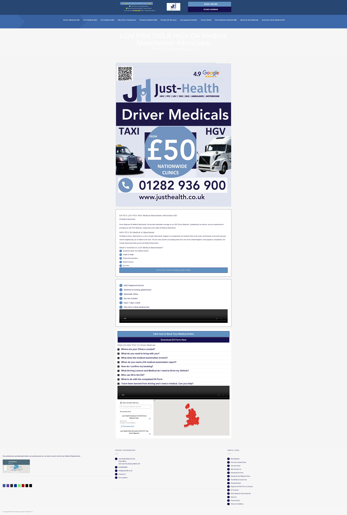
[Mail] (26, 485)
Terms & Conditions (237, 504)
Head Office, (122, 461)
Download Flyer (236, 483)
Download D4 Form (237, 473)
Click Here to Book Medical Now (136, 307)
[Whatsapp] (19, 485)
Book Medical (235, 459)
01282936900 (122, 467)
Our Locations (122, 477)
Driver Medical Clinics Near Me (241, 493)
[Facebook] (4, 485)
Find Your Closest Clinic (238, 462)
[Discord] (11, 485)
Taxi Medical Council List (239, 479)
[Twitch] (8, 485)
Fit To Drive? (235, 490)
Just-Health (27, 511)
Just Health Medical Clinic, (127, 459)
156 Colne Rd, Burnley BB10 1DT (129, 464)
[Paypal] (15, 485)
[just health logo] (173, 4)
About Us (234, 497)
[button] (173, 349)
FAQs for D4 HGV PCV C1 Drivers (242, 486)
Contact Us (122, 474)
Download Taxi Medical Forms (240, 476)
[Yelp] (23, 485)
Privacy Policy (235, 500)
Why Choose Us (236, 469)
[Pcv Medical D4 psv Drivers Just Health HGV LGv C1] (173, 135)
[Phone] (30, 485)
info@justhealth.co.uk (125, 470)
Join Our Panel (235, 466)
